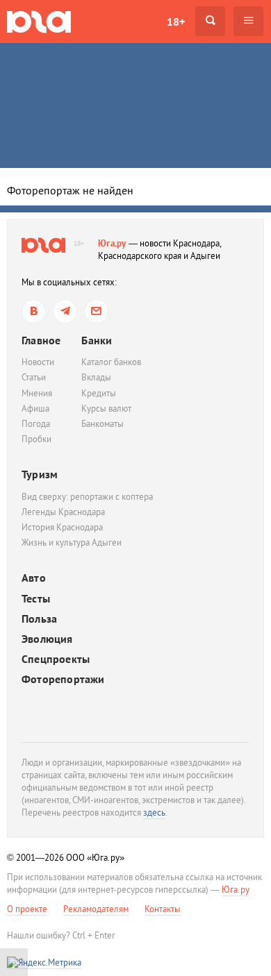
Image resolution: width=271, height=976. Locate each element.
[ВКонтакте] (34, 311)
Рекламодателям (96, 909)
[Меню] (248, 21)
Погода (36, 424)
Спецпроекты (56, 659)
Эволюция (47, 639)
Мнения (37, 393)
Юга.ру (112, 243)
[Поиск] (210, 21)
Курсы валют (106, 408)
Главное (41, 340)
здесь (154, 812)
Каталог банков (111, 362)
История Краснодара (62, 527)
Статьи (34, 377)
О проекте (27, 909)
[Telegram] (65, 311)
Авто (34, 577)
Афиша (35, 408)
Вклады (96, 377)
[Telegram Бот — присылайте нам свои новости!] (96, 311)
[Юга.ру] (39, 21)
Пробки (36, 439)
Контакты (163, 909)
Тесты (36, 598)
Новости (38, 362)
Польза (39, 618)
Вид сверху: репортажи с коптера (87, 497)
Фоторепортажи (63, 679)
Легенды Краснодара (63, 512)
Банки (96, 340)
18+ (176, 21)
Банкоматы (102, 424)
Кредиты (98, 393)
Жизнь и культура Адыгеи (72, 542)
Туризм (40, 474)
